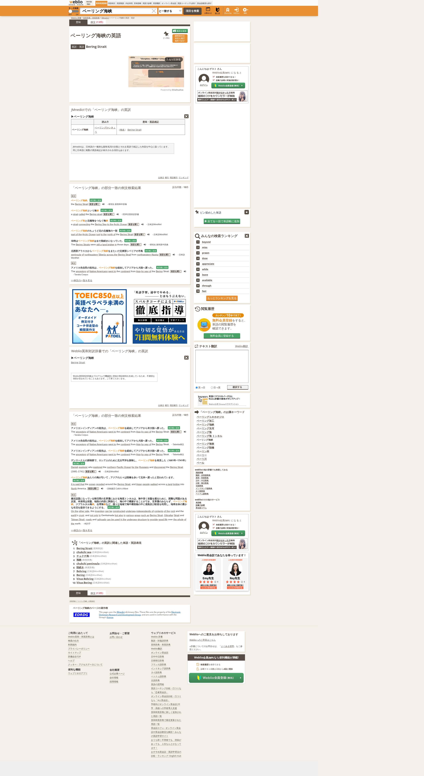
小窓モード (208, 13)
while (205, 269)
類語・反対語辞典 (203, 475)
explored (97, 467)
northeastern (91, 254)
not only (94, 515)
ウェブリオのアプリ (77, 673)
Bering (159, 271)
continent (125, 271)
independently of (145, 511)
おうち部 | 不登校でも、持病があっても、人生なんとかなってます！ (166, 743)
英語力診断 (147, 3)
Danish (74, 467)
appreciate (208, 264)
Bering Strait (134, 129)
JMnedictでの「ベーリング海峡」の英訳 (101, 109)
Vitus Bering (84, 582)
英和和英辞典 (101, 3)
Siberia (102, 254)
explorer (83, 467)
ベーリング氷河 (205, 428)
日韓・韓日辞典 (202, 483)
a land (169, 484)
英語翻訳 (156, 3)
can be (108, 511)
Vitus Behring (85, 578)
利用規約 (72, 644)
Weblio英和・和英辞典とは (81, 636)
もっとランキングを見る (222, 298)
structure (142, 519)
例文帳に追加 (95, 200)
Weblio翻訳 (241, 346)
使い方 (217, 13)
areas (137, 515)
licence (110, 617)
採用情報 (114, 681)
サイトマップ (74, 652)
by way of (146, 271)
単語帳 (198, 503)
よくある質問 (227, 646)
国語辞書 (199, 473)
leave (205, 274)
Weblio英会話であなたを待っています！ (222, 555)
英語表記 (154, 121)
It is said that (77, 484)
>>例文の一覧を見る (81, 280)
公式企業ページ (117, 673)
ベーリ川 (202, 459)
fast (204, 291)
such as (145, 515)
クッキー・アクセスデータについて (85, 664)
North (74, 488)
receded (100, 484)
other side (84, 511)
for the (135, 467)
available (207, 280)
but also (119, 515)
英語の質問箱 (157, 684)
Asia (138, 271)
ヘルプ (71, 660)
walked (154, 484)
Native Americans (98, 271)
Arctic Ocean (120, 224)
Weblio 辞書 (76, 18)
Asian (139, 484)
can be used (113, 519)
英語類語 (120, 3)
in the (123, 519)
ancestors (81, 271)
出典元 (161, 177)
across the (111, 254)
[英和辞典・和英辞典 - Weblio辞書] (76, 1)
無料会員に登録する (222, 336)
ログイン (236, 13)
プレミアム (228, 13)
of (83, 254)
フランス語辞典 (158, 664)
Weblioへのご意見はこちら (202, 639)
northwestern (144, 254)
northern (111, 467)
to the (110, 224)
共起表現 (129, 3)
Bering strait (96, 214)
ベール (200, 462)
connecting (84, 224)
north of (111, 234)
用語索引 (174, 177)
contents (158, 511)
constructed (119, 511)
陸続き (80, 567)
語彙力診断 (200, 505)
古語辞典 (199, 486)
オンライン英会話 (169, 3)
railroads (101, 519)
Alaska (154, 254)
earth (74, 515)
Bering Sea (100, 224)
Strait (176, 515)
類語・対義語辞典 (159, 640)
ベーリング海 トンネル (209, 436)
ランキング (183, 177)
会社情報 (114, 677)
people (146, 484)
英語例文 (111, 3)
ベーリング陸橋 (205, 447)
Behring (81, 571)
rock (173, 511)
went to (112, 271)
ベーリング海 (204, 432)
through (206, 285)
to (148, 519)
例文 (93, 22)
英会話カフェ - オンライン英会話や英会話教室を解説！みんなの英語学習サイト (166, 732)
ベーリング (100, 127)
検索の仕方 (73, 640)
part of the (76, 234)
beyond (206, 242)
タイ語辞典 (200, 491)
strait (75, 214)
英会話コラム (201, 508)
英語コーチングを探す (187, 3)
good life (163, 519)
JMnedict (105, 18)
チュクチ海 (83, 556)
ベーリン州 (203, 451)
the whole (178, 519)
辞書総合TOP (74, 656)
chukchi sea (84, 552)
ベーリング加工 (205, 420)
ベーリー (202, 455)
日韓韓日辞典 (157, 660)
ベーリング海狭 (205, 443)
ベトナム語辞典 (202, 494)
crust (81, 515)
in (116, 244)
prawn (205, 253)
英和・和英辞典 (202, 478)
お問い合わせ (116, 636)
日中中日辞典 (157, 656)
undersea (131, 511)
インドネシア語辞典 (204, 488)
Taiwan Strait (77, 519)
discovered (159, 467)
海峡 (79, 559)
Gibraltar (168, 515)
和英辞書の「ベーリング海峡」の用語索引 (82, 601)
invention (99, 511)
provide (154, 519)
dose (205, 258)
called (82, 214)
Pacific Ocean (124, 467)
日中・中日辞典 (202, 481)
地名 (122, 129)
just (98, 234)
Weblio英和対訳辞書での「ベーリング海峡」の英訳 (109, 351)
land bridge (108, 244)
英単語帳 (137, 3)
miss (204, 247)
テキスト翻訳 (208, 346)
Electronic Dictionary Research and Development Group (140, 613)
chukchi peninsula (88, 563)
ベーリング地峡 (205, 424)
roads (89, 519)
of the (167, 511)
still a (99, 244)
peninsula (76, 254)
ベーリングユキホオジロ (210, 416)
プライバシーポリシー (79, 648)
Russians (144, 467)
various (130, 515)
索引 (167, 177)
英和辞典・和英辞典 (91, 18)
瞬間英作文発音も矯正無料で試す (180, 38)
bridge (176, 484)
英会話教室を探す (204, 3)
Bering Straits (83, 244)
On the (74, 511)
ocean (92, 484)
